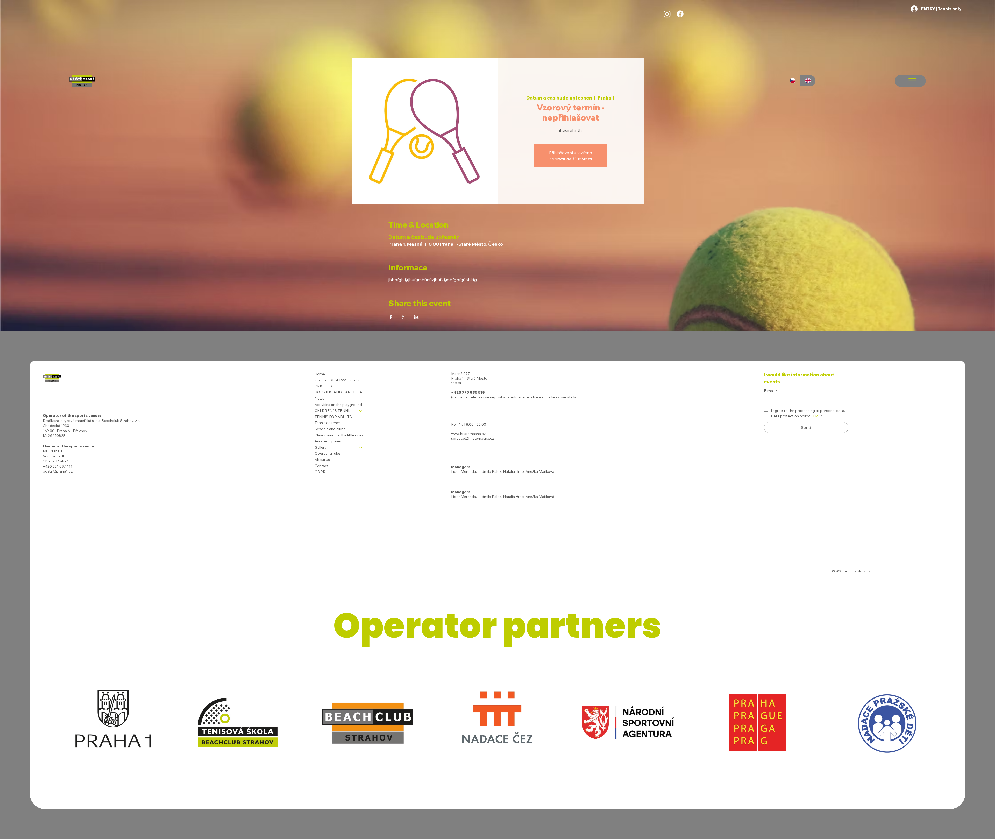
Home (320, 374)
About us (322, 459)
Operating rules (328, 453)
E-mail (770, 390)
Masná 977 (460, 373)
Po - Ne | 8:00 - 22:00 (468, 424)
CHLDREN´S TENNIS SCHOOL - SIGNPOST (334, 410)
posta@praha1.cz (58, 471)
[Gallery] (360, 448)
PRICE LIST (324, 386)
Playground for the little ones (339, 435)
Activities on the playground (338, 404)
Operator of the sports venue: (72, 415)
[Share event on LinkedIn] (416, 317)
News (319, 398)
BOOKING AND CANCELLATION (341, 392)
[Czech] (792, 80)
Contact (321, 465)
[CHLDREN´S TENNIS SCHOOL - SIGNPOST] (360, 411)
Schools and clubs (330, 429)
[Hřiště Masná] (667, 13)
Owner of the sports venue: (69, 446)
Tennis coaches (328, 422)
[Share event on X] (403, 317)
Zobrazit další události (570, 158)
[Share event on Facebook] (390, 317)
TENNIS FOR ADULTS (333, 416)
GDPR (320, 471)
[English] (808, 80)
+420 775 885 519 (468, 392)
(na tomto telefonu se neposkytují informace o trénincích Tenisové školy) (514, 397)
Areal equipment (329, 441)
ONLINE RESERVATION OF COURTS (341, 380)
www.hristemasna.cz (468, 433)
